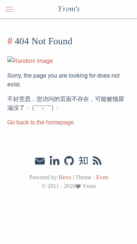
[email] (39, 160)
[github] (69, 160)
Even (102, 177)
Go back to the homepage (40, 122)
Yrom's (68, 9)
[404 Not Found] (11, 41)
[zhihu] (83, 160)
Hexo (64, 177)
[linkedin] (54, 160)
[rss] (97, 160)
